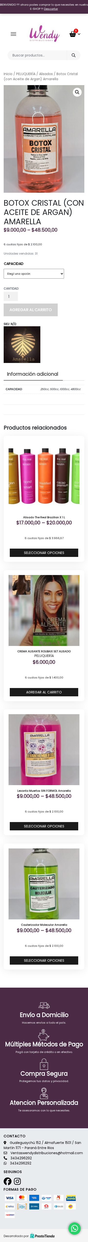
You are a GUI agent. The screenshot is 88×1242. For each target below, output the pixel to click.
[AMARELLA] (22, 344)
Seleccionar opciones (44, 552)
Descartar (51, 9)
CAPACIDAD (13, 263)
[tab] (32, 374)
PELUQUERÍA (25, 73)
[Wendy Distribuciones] (44, 34)
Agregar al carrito (31, 310)
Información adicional (32, 374)
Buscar (73, 55)
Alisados (46, 73)
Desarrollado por (16, 1236)
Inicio (8, 73)
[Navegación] (13, 34)
